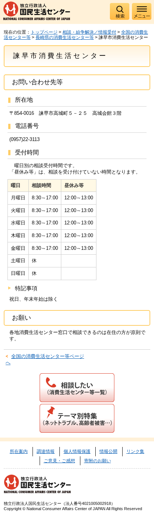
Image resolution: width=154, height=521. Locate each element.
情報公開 (108, 451)
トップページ (44, 32)
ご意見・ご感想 (59, 460)
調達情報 (46, 451)
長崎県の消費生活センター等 (65, 37)
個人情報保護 (77, 451)
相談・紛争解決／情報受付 (89, 32)
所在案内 (19, 451)
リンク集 (135, 451)
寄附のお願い (97, 460)
